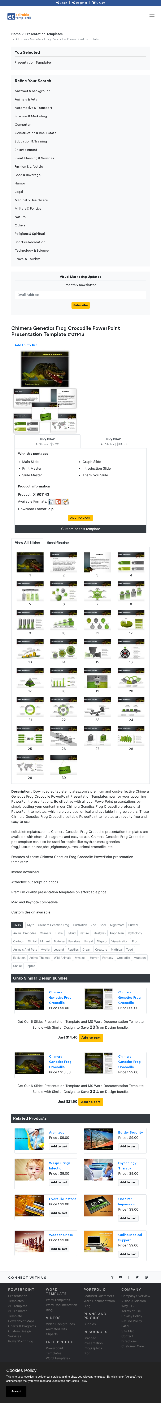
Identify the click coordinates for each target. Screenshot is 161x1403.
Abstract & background (33, 91)
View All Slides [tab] (27, 542)
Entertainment (26, 150)
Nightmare (117, 925)
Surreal (133, 925)
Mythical (116, 949)
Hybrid (71, 933)
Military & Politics (28, 208)
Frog (135, 941)
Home (16, 34)
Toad (129, 949)
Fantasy (107, 957)
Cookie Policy (78, 1380)
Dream (86, 949)
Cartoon (18, 941)
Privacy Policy (131, 1316)
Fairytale (74, 941)
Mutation (140, 957)
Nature (20, 217)
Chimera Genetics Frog (53, 925)
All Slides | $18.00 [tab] (113, 441)
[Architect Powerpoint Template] (29, 1139)
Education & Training (31, 141)
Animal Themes (39, 957)
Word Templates (58, 1300)
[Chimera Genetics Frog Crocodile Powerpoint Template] (29, 999)
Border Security (130, 1132)
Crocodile (123, 957)
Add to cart (91, 1037)
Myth (30, 925)
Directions (129, 1341)
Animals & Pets (26, 99)
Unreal (88, 941)
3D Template (17, 1306)
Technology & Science (32, 250)
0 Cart (100, 2)
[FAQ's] (114, 1277)
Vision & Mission (133, 1301)
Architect (56, 1132)
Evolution (19, 957)
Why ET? (127, 1306)
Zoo (93, 925)
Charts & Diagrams (22, 1326)
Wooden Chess (61, 1235)
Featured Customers (99, 1296)
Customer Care (132, 1346)
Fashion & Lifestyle (29, 166)
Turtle (59, 933)
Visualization (119, 941)
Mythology (135, 933)
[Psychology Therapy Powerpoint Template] (98, 1169)
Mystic (45, 949)
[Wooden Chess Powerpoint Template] (29, 1241)
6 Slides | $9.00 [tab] (47, 441)
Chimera (45, 933)
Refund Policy (131, 1321)
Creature (101, 949)
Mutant (45, 941)
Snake (17, 966)
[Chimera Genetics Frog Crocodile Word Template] (98, 999)
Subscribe (80, 305)
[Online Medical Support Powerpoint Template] (98, 1241)
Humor (20, 183)
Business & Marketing (31, 116)
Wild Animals (62, 957)
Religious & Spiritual (30, 233)
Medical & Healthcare (31, 200)
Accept (16, 1391)
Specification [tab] (58, 542)
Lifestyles (99, 933)
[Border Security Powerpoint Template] (98, 1139)
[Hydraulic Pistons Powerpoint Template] (29, 1205)
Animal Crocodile (24, 933)
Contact (127, 1336)
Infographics (93, 1348)
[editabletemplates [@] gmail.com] (123, 1277)
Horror (94, 957)
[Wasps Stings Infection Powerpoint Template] (29, 1169)
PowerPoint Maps (21, 1321)
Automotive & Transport (33, 108)
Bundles (90, 1324)
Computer (23, 124)
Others (20, 225)
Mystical (80, 957)
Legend (58, 949)
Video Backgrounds (60, 1324)
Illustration (80, 925)
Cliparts (52, 1334)
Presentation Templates (44, 34)
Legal (19, 191)
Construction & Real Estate (35, 133)
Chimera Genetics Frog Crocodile (60, 998)
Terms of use (131, 1311)
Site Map (127, 1331)
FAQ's (125, 1326)
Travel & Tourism (27, 259)
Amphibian (116, 933)
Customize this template (80, 529)
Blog (87, 1353)
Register (81, 2)
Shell (103, 925)
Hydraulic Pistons (62, 1199)
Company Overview (135, 1296)
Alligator (102, 941)
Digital (32, 941)
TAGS (17, 925)
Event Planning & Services (34, 158)
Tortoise (59, 941)
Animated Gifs (56, 1329)
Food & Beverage (27, 175)
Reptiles (73, 949)
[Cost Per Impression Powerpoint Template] (98, 1205)
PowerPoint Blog (20, 1341)
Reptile (30, 966)
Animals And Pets (25, 949)
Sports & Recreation (30, 242)
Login (63, 2)
